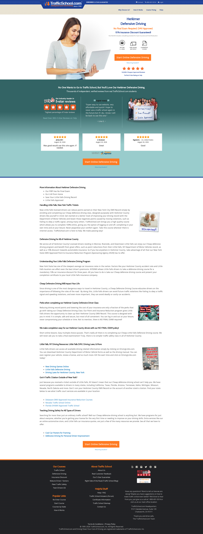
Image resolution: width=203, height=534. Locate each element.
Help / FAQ (101, 493)
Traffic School (59, 470)
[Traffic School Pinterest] (151, 467)
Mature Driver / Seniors (59, 481)
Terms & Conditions (96, 524)
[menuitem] (124, 10)
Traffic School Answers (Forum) (101, 496)
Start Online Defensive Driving (101, 444)
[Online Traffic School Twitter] (146, 467)
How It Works (138, 10)
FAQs (161, 10)
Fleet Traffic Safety (59, 484)
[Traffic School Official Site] (63, 5)
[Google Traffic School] (155, 467)
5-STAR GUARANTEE (101, 2)
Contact (140, 2)
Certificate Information (101, 499)
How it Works (59, 510)
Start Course (59, 503)
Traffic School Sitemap (101, 503)
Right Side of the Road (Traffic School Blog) (101, 481)
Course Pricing (151, 10)
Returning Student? (101, 450)
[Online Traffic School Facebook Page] (137, 467)
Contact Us (101, 507)
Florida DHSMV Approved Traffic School (62, 405)
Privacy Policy (110, 524)
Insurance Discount (59, 477)
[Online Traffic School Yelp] (132, 467)
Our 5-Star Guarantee (101, 477)
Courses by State (59, 507)
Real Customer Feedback (101, 474)
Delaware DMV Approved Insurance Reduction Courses (69, 399)
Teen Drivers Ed (59, 488)
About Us (101, 470)
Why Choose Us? (124, 10)
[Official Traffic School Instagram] (141, 467)
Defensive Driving (59, 474)
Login (161, 2)
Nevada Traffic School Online (57, 402)
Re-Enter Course (59, 499)
